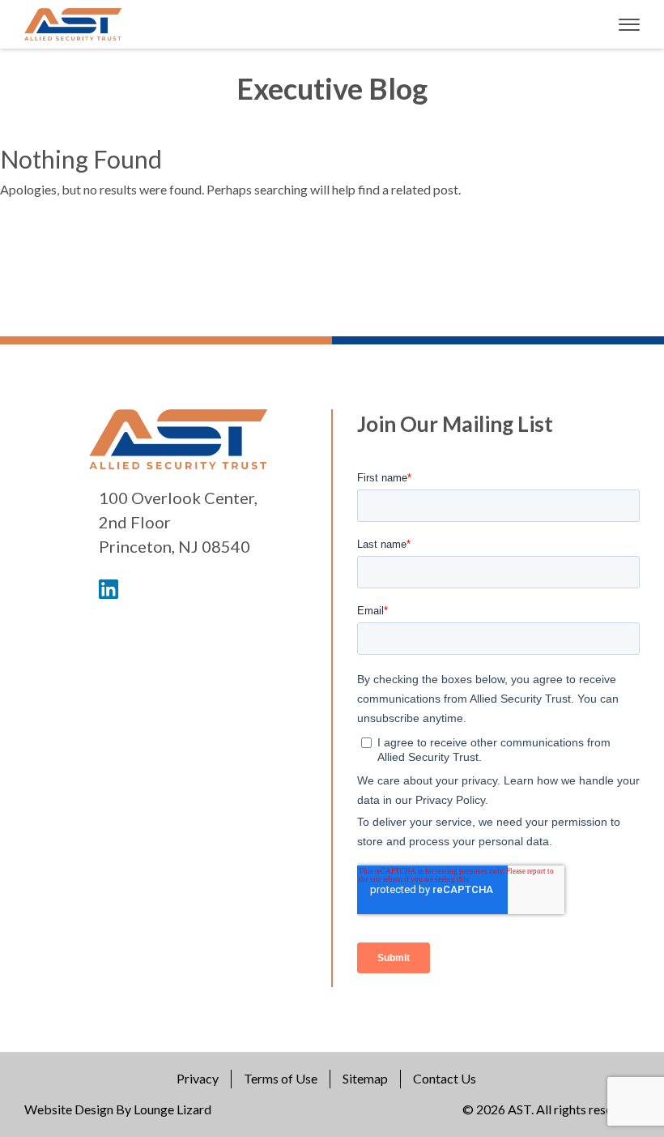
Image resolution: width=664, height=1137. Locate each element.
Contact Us (444, 1078)
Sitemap (365, 1078)
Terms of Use (280, 1078)
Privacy (198, 1078)
